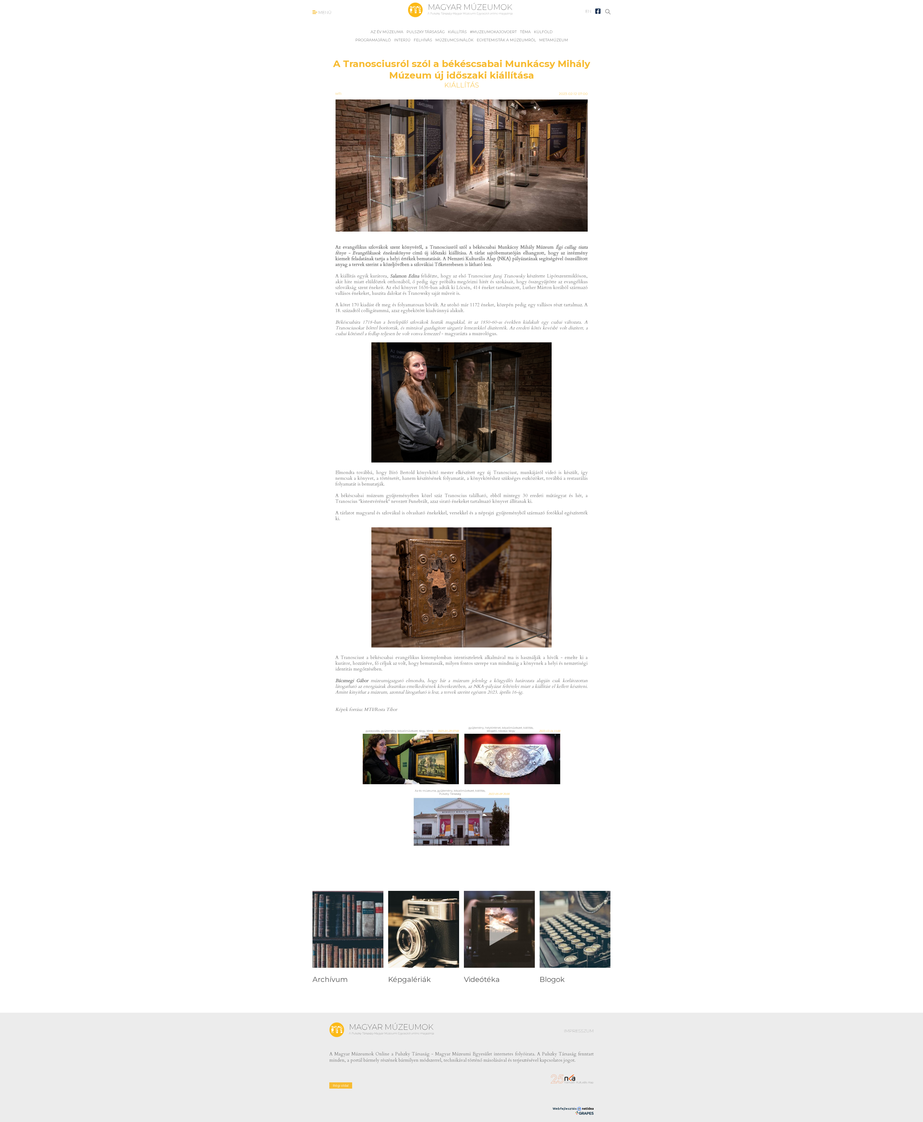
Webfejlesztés (565, 1108)
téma (525, 32)
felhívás (423, 40)
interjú (402, 40)
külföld (543, 32)
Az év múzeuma (387, 32)
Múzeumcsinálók (454, 40)
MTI (338, 94)
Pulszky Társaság (425, 32)
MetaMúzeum (553, 40)
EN (588, 11)
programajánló (373, 40)
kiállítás (457, 32)
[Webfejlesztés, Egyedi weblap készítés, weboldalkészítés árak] (584, 1113)
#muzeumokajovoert (493, 32)
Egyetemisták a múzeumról (506, 40)
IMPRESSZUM (579, 1031)
